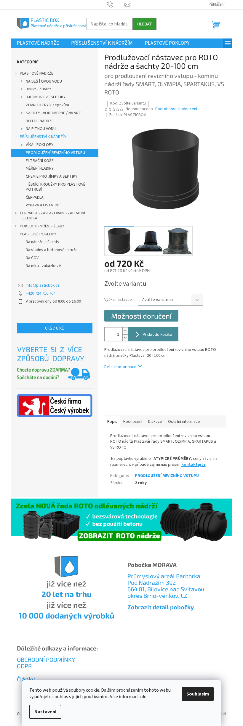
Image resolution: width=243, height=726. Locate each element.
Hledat (144, 23)
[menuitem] (38, 43)
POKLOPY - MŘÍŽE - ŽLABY (42, 226)
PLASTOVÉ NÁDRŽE (36, 73)
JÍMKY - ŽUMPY (38, 89)
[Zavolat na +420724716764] (115, 4)
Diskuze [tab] (155, 422)
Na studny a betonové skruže (52, 250)
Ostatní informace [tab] (184, 422)
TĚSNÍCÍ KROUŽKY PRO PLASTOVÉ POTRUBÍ (55, 187)
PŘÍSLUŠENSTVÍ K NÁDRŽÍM (43, 137)
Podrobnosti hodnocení (176, 109)
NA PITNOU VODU (41, 129)
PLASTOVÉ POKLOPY (38, 234)
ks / (54, 327)
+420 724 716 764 (40, 293)
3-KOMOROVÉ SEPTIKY (45, 97)
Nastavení (45, 712)
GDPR (24, 666)
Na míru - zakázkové (43, 266)
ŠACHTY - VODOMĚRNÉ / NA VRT (53, 113)
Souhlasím (197, 694)
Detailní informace (120, 367)
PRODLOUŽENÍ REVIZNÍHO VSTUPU (55, 153)
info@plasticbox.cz (43, 285)
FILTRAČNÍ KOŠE (40, 161)
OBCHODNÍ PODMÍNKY (46, 659)
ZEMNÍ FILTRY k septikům (47, 105)
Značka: (127, 115)
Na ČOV (32, 258)
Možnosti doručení (141, 315)
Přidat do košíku (157, 334)
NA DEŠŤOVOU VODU (44, 81)
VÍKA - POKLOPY (39, 145)
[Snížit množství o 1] (125, 337)
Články (26, 679)
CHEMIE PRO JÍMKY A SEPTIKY (51, 176)
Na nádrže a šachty (42, 242)
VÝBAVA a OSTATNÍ (42, 205)
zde (142, 696)
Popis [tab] (112, 422)
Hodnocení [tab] (132, 422)
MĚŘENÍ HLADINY (40, 168)
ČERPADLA (35, 197)
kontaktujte (193, 465)
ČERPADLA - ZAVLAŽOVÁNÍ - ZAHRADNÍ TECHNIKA (52, 215)
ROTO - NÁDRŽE (40, 121)
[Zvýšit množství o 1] (125, 330)
